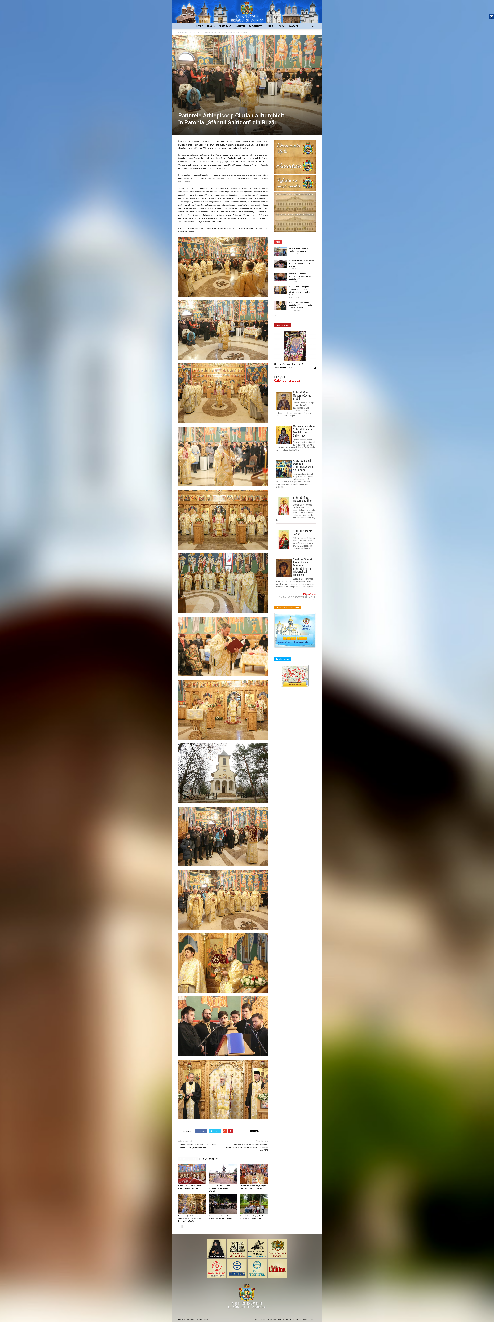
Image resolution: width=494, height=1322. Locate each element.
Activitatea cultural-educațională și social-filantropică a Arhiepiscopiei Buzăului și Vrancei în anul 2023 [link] (247, 1147)
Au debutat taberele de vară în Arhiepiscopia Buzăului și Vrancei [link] (301, 263)
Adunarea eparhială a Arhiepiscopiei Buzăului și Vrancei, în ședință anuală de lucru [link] (198, 1146)
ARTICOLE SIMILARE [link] (188, 1159)
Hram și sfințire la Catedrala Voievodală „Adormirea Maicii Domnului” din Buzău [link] (189, 1218)
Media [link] (270, 26)
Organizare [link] (225, 26)
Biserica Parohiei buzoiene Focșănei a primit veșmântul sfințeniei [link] (219, 1188)
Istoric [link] (199, 26)
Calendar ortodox (287, 380)
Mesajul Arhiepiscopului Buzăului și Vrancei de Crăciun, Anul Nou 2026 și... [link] (302, 305)
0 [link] (314, 367)
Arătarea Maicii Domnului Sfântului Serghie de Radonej (303, 465)
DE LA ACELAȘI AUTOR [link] (208, 1159)
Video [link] (278, 242)
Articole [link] (240, 26)
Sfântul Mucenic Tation (302, 532)
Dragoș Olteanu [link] (280, 367)
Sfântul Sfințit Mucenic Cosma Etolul (302, 395)
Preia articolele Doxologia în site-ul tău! (297, 598)
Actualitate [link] (255, 26)
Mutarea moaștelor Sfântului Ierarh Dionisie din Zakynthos (304, 431)
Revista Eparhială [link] (283, 325)
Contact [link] (293, 26)
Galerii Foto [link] (182, 32)
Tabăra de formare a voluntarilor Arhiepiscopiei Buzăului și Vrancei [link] (300, 276)
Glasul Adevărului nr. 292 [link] (289, 364)
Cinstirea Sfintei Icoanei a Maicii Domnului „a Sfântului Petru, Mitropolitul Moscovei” (302, 567)
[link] (247, 11)
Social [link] (282, 26)
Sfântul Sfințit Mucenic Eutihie (302, 499)
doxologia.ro (309, 593)
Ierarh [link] (210, 26)
